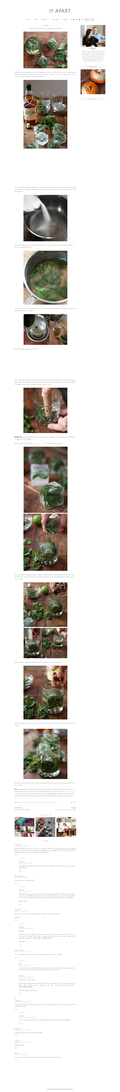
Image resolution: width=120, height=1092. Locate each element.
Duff (20, 964)
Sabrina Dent (19, 950)
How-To (32, 802)
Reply (16, 855)
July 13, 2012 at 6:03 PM (21, 877)
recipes (37, 802)
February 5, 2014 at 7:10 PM (22, 1042)
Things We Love (51, 802)
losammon (18, 844)
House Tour (55, 19)
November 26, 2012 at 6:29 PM (27, 1017)
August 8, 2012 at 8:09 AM (26, 977)
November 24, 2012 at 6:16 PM (23, 1001)
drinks (27, 802)
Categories (44, 19)
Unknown (17, 1028)
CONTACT (65, 19)
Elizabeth (18, 909)
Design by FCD (60, 1089)
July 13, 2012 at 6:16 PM (25, 863)
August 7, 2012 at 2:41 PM (26, 965)
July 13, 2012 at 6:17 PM (25, 891)
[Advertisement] (45, 366)
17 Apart (60, 11)
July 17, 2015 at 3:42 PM (21, 1054)
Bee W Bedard (19, 876)
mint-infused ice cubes (39, 443)
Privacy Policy (69, 1089)
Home (28, 19)
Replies (23, 858)
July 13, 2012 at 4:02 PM (21, 846)
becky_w (19, 1000)
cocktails (19, 802)
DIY (24, 802)
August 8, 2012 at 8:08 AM (26, 928)
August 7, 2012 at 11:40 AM (22, 951)
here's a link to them (70, 791)
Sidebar (43, 802)
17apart (21, 862)
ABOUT (35, 19)
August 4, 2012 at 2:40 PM (22, 911)
